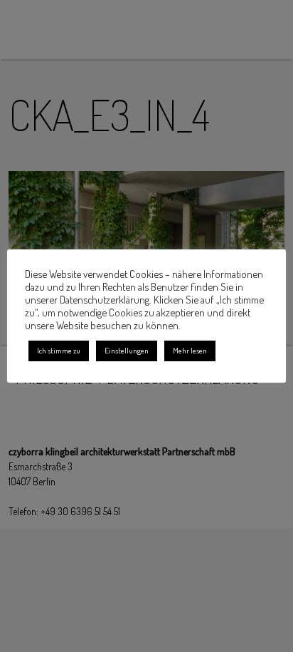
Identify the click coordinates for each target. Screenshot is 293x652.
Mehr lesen (190, 351)
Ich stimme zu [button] (58, 351)
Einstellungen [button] (127, 351)
